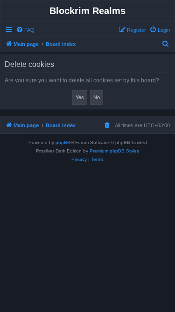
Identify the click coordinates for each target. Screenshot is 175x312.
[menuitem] (25, 30)
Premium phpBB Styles (114, 150)
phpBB (63, 142)
